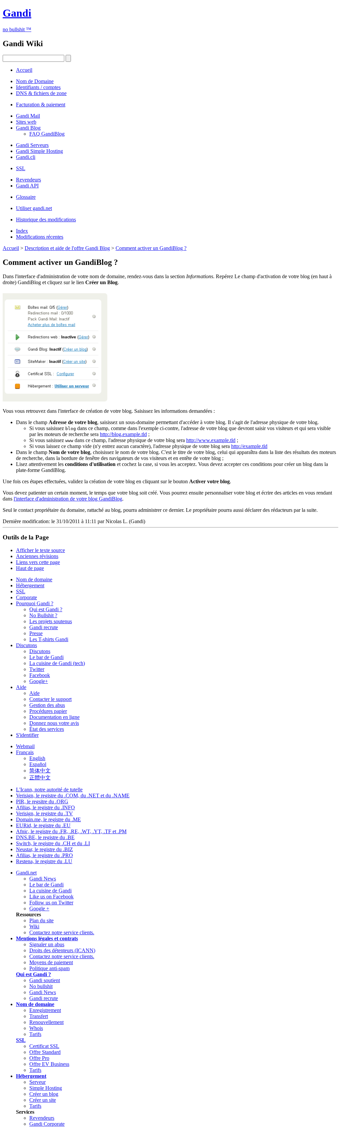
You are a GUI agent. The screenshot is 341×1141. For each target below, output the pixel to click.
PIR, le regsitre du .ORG (42, 801)
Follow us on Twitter (51, 902)
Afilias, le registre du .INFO (45, 807)
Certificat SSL (44, 1046)
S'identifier (27, 735)
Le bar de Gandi (46, 657)
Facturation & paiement (40, 104)
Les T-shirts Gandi (48, 639)
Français (25, 752)
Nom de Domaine (35, 81)
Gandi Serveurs (32, 145)
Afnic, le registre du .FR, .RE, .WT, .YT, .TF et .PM (71, 831)
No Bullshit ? (43, 615)
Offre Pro (39, 1058)
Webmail (25, 746)
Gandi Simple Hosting (39, 151)
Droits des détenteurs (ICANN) (62, 950)
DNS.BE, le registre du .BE (45, 837)
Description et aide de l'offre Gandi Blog (67, 248)
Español (37, 764)
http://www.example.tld (210, 440)
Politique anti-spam (49, 968)
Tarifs (35, 1034)
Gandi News (42, 878)
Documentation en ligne (54, 717)
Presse (36, 633)
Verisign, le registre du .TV (44, 813)
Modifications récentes (39, 237)
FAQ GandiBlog (47, 134)
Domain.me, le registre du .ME (48, 819)
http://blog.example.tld (123, 434)
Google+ (38, 681)
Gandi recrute (43, 627)
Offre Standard (45, 1052)
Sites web (26, 122)
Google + (39, 908)
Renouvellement (46, 1022)
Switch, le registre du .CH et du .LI (53, 843)
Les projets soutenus (50, 621)
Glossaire (26, 197)
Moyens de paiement (51, 962)
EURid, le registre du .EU (43, 825)
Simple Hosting (45, 1088)
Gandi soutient (44, 980)
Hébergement (30, 585)
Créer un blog (43, 1094)
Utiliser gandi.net (34, 208)
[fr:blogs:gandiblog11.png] (55, 399)
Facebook (39, 675)
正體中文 (40, 777)
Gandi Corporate (47, 1124)
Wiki (34, 926)
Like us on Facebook (51, 896)
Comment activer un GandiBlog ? (151, 248)
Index (22, 231)
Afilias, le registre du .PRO (44, 855)
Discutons (26, 645)
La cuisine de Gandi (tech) (57, 663)
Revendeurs (28, 179)
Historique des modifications (46, 219)
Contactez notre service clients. (61, 932)
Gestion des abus (47, 705)
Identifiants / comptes (38, 87)
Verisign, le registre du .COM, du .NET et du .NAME (73, 795)
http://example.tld (249, 446)
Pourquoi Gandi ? (34, 603)
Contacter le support (50, 699)
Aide (21, 687)
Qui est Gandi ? (45, 609)
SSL (20, 168)
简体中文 (40, 770)
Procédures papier (48, 711)
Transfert (38, 1016)
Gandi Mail (28, 116)
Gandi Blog (28, 128)
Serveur (37, 1082)
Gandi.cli (25, 157)
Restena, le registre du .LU (44, 861)
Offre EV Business (49, 1064)
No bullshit (41, 986)
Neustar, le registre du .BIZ (44, 849)
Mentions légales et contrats (47, 938)
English (37, 758)
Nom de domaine (34, 579)
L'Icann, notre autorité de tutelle (49, 789)
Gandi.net (26, 872)
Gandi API (27, 185)
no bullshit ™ (17, 29)
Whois (36, 1028)
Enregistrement (45, 1010)
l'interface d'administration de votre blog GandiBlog (68, 499)
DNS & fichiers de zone (41, 93)
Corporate (26, 597)
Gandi (17, 13)
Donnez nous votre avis (54, 723)
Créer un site (42, 1100)
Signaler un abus (46, 944)
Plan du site (41, 920)
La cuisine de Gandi (50, 890)
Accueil (24, 70)
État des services (46, 729)
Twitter (36, 669)
